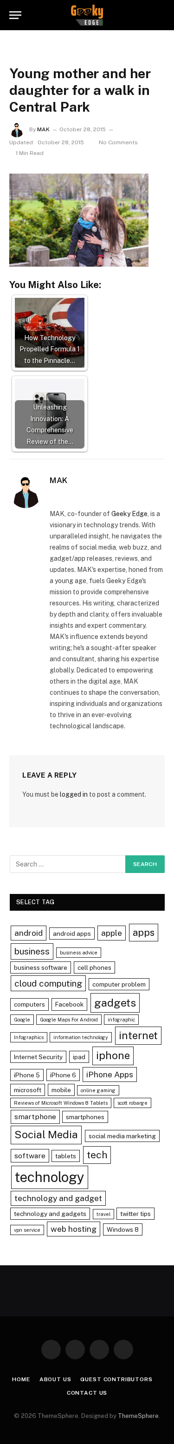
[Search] (160, 15)
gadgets (115, 1002)
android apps (72, 933)
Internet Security (38, 1057)
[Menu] (15, 15)
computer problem (119, 984)
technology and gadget (58, 1198)
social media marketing (122, 1136)
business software (40, 967)
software (29, 1155)
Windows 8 (123, 1229)
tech (97, 1155)
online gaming (98, 1090)
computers (29, 1004)
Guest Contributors (116, 1379)
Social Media (46, 1134)
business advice (78, 952)
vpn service (27, 1230)
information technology (80, 1037)
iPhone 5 (27, 1075)
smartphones (85, 1117)
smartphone (35, 1116)
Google (22, 1019)
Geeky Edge (129, 513)
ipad (79, 1057)
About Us (55, 1379)
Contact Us (87, 1393)
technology (49, 1177)
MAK (43, 129)
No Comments (118, 142)
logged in (74, 794)
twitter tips (135, 1213)
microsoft (27, 1090)
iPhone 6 (63, 1075)
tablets (65, 1156)
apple (111, 933)
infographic (121, 1019)
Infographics (29, 1037)
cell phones (94, 967)
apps (144, 932)
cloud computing (48, 983)
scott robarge (132, 1103)
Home (21, 1379)
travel (103, 1214)
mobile (61, 1090)
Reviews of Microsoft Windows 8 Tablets (61, 1103)
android (28, 933)
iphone (113, 1055)
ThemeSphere (138, 1415)
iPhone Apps (109, 1074)
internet (138, 1035)
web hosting (74, 1229)
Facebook (69, 1004)
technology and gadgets (50, 1213)
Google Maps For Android (69, 1019)
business (32, 951)
